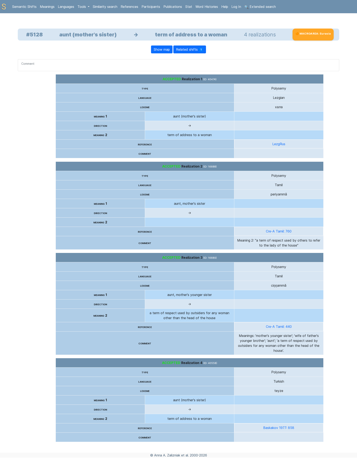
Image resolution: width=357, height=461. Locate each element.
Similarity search (105, 7)
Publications (172, 7)
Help (224, 7)
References (129, 7)
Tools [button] (82, 7)
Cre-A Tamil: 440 (279, 326)
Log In (236, 7)
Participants (151, 7)
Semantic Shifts (24, 7)
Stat (188, 7)
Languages (66, 7)
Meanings (47, 7)
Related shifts (189, 49)
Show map (162, 49)
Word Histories (206, 7)
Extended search (262, 7)
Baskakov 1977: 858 (278, 428)
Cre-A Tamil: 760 (279, 231)
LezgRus (278, 144)
